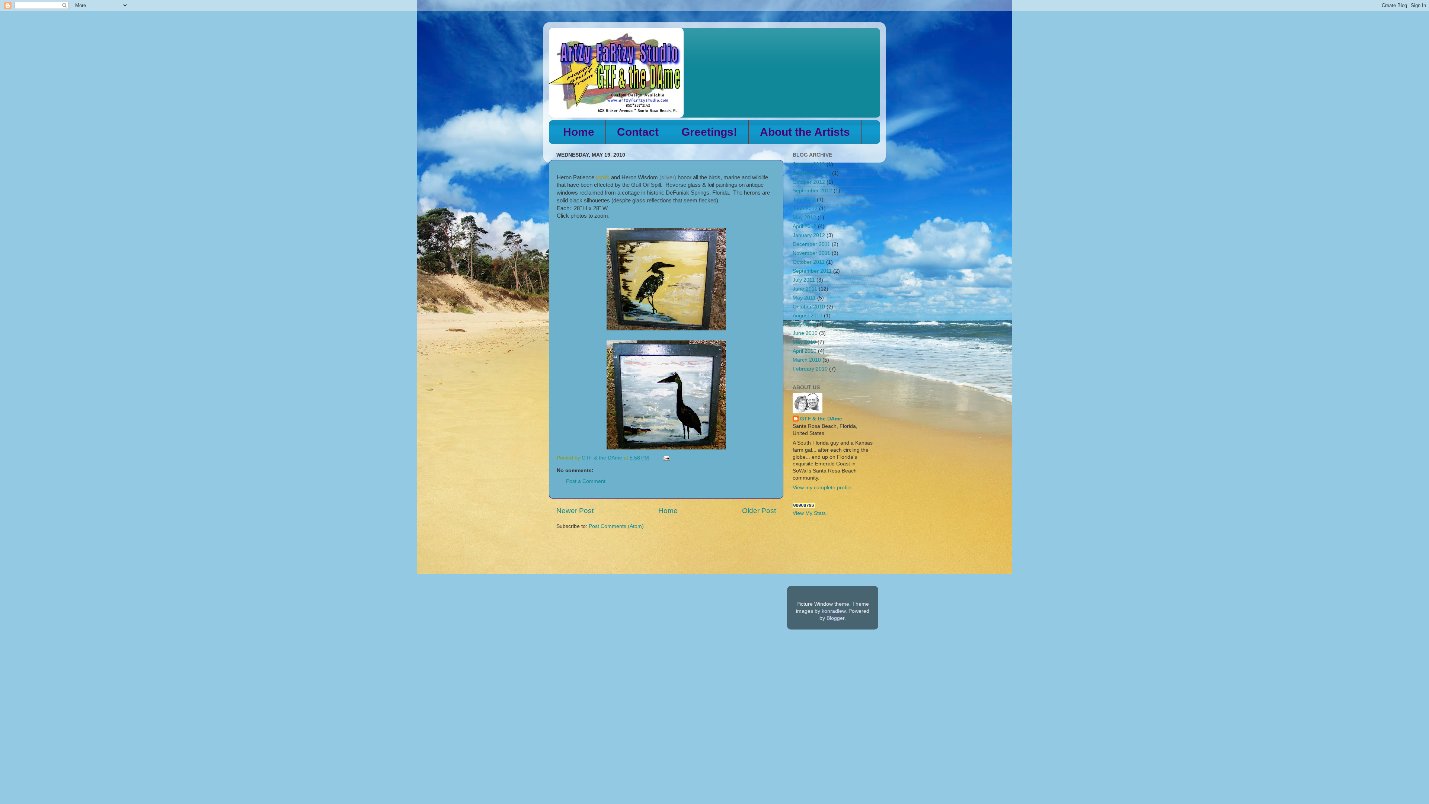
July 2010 (804, 324)
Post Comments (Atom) (616, 526)
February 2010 (810, 369)
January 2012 (809, 235)
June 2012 (805, 208)
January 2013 (809, 164)
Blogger (835, 618)
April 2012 (804, 226)
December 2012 (812, 173)
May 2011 (804, 298)
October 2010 (809, 307)
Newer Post (575, 511)
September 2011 (812, 271)
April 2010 (804, 351)
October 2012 (809, 182)
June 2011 (805, 289)
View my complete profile (822, 487)
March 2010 (807, 360)
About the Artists (805, 132)
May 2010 (804, 342)
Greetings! (709, 132)
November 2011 (811, 253)
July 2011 (804, 280)
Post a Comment (585, 481)
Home (578, 132)
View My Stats (809, 513)
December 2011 (811, 244)
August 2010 (807, 315)
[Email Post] (666, 458)
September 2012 (812, 190)
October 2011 (809, 262)
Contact (638, 132)
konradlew (833, 611)
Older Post (759, 511)
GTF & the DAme (821, 419)
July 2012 (804, 199)
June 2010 (805, 333)
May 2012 (804, 217)
